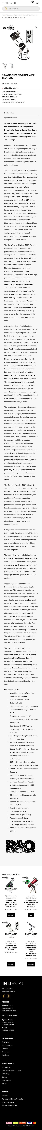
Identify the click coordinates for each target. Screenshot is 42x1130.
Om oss (5, 1049)
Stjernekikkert (18, 15)
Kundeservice (7, 1045)
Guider (4, 1077)
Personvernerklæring (9, 1106)
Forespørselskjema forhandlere (13, 1099)
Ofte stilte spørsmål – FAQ (11, 1070)
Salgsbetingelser (8, 1102)
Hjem (3, 15)
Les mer (11, 915)
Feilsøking (5, 1074)
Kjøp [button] (31, 915)
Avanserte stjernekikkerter (30, 15)
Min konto (5, 1042)
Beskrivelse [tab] (9, 113)
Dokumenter (6, 1080)
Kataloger (5, 1055)
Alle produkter (9, 15)
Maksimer (31, 1125)
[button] (36, 27)
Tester (4, 1084)
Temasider (5, 1052)
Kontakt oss (6, 1067)
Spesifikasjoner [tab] (10, 117)
